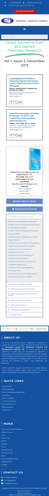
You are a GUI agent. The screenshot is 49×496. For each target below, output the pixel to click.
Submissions (6, 395)
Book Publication (8, 407)
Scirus (3, 456)
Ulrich (3, 435)
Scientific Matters (16, 314)
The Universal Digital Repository (12, 429)
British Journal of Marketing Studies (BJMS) (22, 221)
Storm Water (19, 94)
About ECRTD (7, 386)
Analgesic (32, 125)
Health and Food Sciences (18, 305)
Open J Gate (5, 438)
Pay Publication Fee (8, 404)
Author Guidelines (24, 189)
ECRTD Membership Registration (13, 392)
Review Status (24, 193)
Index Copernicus (7, 453)
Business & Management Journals (21, 217)
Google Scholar (6, 461)
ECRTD (3, 441)
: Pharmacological (23, 125)
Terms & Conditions (24, 493)
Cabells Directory (7, 432)
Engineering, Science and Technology (22, 289)
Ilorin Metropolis (22, 92)
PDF (20, 102)
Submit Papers (24, 191)
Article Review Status (9, 401)
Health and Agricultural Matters (20, 300)
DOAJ (3, 447)
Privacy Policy (7, 410)
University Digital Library (9, 459)
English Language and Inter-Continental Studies (22, 294)
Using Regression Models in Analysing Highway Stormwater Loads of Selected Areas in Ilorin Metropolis (24, 82)
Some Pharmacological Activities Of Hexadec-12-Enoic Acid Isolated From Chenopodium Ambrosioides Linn (24, 117)
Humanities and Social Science (20, 310)
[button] (25, 29)
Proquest (4, 444)
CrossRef (4, 464)
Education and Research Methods (21, 284)
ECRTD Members (8, 389)
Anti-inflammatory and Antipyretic (20, 127)
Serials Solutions (6, 450)
